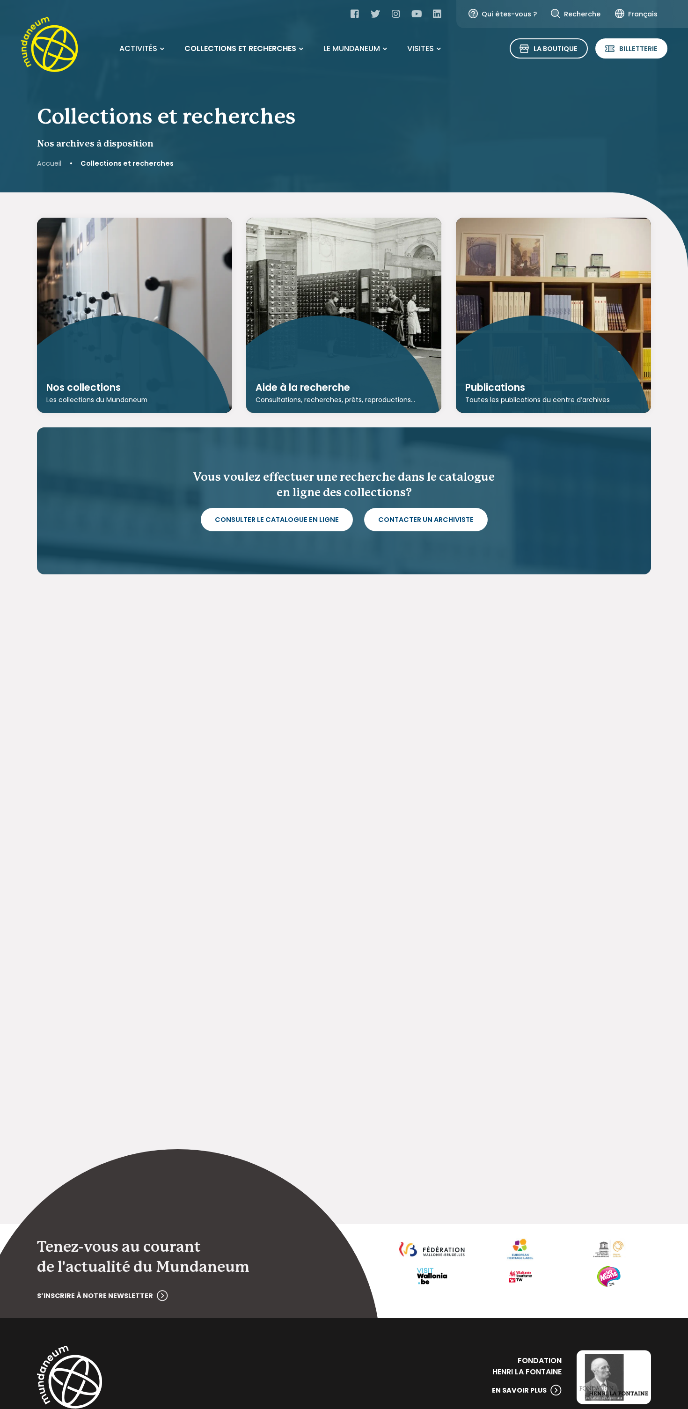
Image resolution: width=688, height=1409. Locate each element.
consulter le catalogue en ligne (277, 519)
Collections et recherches (240, 48)
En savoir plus (519, 1390)
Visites (420, 48)
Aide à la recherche (303, 387)
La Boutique (556, 48)
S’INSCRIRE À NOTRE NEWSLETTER (95, 1295)
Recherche (582, 14)
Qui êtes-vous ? (509, 14)
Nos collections (83, 387)
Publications (495, 387)
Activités (138, 48)
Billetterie (638, 48)
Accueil (49, 163)
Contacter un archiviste (426, 519)
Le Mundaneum (351, 48)
